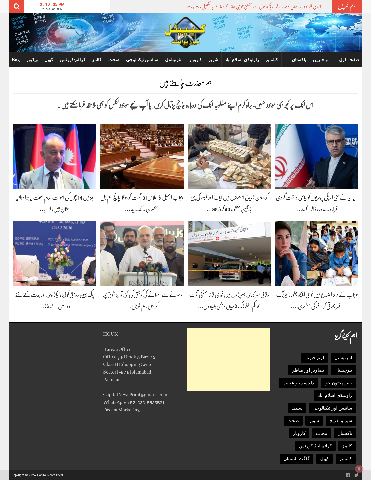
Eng (16, 59)
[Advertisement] (228, 359)
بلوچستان (343, 370)
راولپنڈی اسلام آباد (242, 59)
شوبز (213, 59)
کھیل (49, 59)
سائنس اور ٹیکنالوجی (332, 408)
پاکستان (299, 59)
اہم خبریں (323, 59)
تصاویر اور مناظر (308, 370)
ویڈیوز (32, 59)
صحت (114, 59)
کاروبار (195, 59)
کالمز (97, 59)
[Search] (17, 6)
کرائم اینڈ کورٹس (315, 445)
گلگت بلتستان (297, 458)
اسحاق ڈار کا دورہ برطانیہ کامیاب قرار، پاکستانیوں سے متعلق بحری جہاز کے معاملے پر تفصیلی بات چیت (254, 7)
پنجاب (321, 433)
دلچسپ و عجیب (298, 382)
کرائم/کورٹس (73, 59)
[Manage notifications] (359, 469)
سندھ (297, 408)
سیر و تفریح (340, 420)
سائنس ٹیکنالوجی (142, 59)
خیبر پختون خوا (338, 382)
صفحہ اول (349, 59)
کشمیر (272, 59)
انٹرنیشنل (174, 59)
